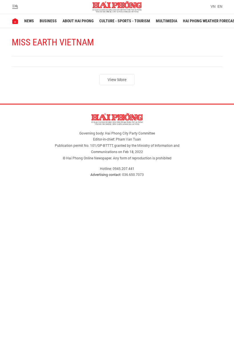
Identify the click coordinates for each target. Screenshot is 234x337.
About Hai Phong (78, 21)
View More (117, 79)
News (29, 21)
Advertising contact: (105, 174)
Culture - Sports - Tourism (124, 21)
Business (48, 21)
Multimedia (166, 21)
